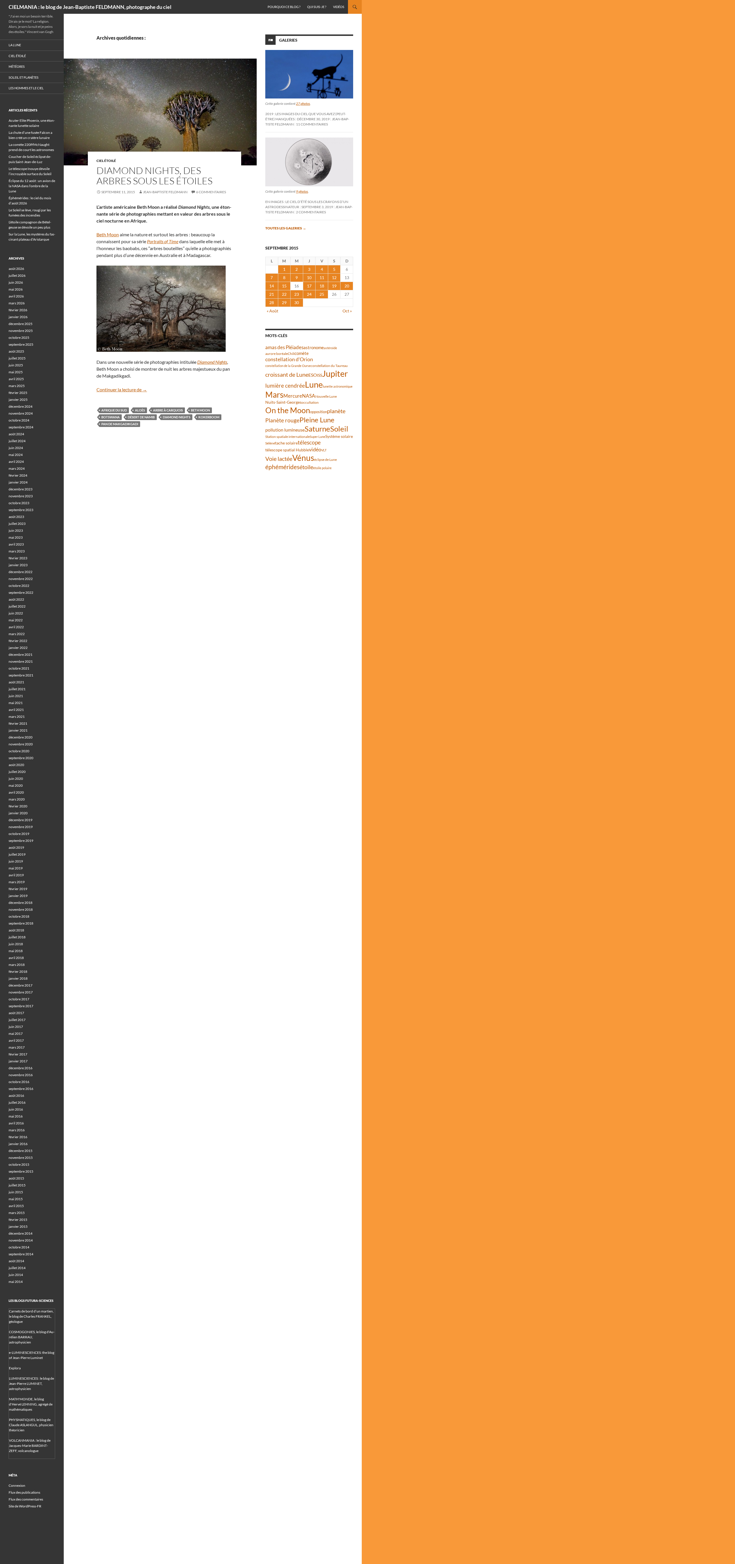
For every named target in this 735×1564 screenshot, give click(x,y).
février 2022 (18, 641)
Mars (274, 394)
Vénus (303, 458)
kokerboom (208, 417)
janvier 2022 (18, 647)
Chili (291, 353)
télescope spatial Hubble (287, 449)
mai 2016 (16, 1116)
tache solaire (286, 443)
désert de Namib (141, 417)
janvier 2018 (18, 978)
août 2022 (16, 599)
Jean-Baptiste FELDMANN (165, 192)
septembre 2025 (21, 344)
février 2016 (18, 1137)
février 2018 (18, 971)
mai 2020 (16, 785)
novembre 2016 (21, 1075)
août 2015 (16, 1178)
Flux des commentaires (26, 1499)
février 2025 (18, 392)
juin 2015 (16, 1192)
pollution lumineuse (285, 429)
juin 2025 (16, 365)
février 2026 (18, 310)
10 (309, 277)
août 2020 (16, 765)
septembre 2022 (21, 592)
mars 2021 (17, 716)
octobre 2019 (19, 834)
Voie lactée (278, 458)
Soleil (339, 428)
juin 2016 (16, 1109)
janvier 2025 (18, 399)
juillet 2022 (17, 606)
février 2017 (18, 1054)
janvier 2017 (18, 1061)
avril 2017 (16, 1040)
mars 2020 (17, 799)
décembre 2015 (20, 1151)
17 (309, 285)
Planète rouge (282, 420)
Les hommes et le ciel (26, 88)
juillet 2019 (17, 854)
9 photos (302, 191)
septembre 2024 (21, 427)
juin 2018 (16, 944)
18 (322, 285)
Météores (17, 66)
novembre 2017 (21, 992)
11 (322, 277)
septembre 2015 (21, 1171)
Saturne (317, 428)
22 (284, 294)
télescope (309, 442)
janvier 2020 (18, 813)
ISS (319, 375)
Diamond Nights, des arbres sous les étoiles (154, 176)
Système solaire (339, 436)
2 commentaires (311, 212)
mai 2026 (16, 289)
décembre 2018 (20, 902)
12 (334, 277)
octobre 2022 (19, 585)
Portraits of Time (162, 241)
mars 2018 (17, 964)
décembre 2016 (20, 1068)
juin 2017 (16, 1026)
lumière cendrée (285, 385)
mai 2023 (16, 537)
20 (347, 285)
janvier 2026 (18, 317)
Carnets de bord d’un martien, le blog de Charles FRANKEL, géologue (31, 1316)
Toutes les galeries (285, 228)
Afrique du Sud (114, 410)
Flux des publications (24, 1492)
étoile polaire (322, 468)
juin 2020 (16, 778)
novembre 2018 (21, 909)
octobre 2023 (19, 503)
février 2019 (18, 889)
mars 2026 (17, 303)
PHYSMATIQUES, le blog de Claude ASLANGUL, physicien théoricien (31, 1425)
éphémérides (282, 466)
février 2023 (18, 558)
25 (322, 294)
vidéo (315, 449)
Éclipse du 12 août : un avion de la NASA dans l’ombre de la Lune (32, 186)
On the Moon (287, 410)
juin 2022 (16, 613)
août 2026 (16, 268)
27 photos (303, 103)
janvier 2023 (18, 565)
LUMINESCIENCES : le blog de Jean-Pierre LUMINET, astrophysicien (31, 1383)
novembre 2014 (21, 1240)
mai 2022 (16, 620)
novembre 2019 (21, 827)
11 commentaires (312, 124)
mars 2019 (17, 882)
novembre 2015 (21, 1157)
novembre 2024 (21, 413)
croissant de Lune (286, 374)
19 (334, 285)
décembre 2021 (20, 654)
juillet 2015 (17, 1185)
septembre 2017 (21, 1006)
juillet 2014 (17, 1268)
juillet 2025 (17, 358)
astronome (313, 347)
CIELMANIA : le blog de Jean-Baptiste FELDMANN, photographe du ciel (90, 7)
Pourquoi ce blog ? (284, 7)
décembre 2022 (20, 572)
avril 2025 (16, 379)
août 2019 (16, 847)
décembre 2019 (20, 820)
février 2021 (18, 723)
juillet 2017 (17, 1020)
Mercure (292, 396)
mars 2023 (17, 551)
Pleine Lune (316, 419)
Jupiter (335, 373)
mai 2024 (16, 455)
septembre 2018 (21, 923)
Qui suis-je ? (316, 7)
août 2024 (16, 434)
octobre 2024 (19, 420)
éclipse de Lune (325, 459)
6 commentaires (211, 192)
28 (271, 302)
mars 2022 (17, 634)
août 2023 (16, 517)
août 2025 (16, 351)
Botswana (110, 417)
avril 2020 (16, 792)
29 (284, 302)
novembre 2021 (21, 661)
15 (284, 285)
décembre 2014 (20, 1233)
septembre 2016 (21, 1089)
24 (309, 294)
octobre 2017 (19, 999)
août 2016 (16, 1095)
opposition (318, 411)
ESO (312, 375)
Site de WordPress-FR (25, 1506)
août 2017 (16, 1013)
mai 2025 (16, 372)
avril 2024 (16, 461)
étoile (306, 466)
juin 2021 (16, 696)
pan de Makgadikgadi (119, 424)
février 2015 (18, 1219)
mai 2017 (16, 1033)
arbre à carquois (168, 410)
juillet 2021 (17, 689)
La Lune (15, 45)
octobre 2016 (19, 1082)
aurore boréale (276, 353)
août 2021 (16, 682)
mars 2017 (17, 1047)
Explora (15, 1368)
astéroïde (330, 348)
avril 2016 (16, 1123)
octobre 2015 (19, 1164)
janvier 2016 (18, 1144)
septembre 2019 (21, 840)
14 (271, 285)
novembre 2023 (21, 496)
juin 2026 (16, 282)
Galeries (288, 40)
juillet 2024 (17, 441)
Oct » (347, 310)
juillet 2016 (17, 1102)
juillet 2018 (17, 937)
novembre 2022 (21, 579)
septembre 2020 (21, 758)
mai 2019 (16, 868)
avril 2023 (16, 544)
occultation (310, 402)
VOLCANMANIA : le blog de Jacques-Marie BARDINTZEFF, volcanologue (30, 1445)
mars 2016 (17, 1130)
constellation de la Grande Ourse (288, 366)
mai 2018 (16, 951)
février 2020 (18, 806)
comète (302, 353)
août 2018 (16, 930)
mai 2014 (16, 1281)
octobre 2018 (19, 916)
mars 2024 (17, 468)
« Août (272, 310)
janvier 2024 (18, 482)
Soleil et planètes (23, 77)
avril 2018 (16, 958)
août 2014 (16, 1261)
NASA (308, 396)
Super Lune (317, 436)
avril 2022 (16, 627)
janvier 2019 (18, 896)
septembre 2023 (21, 510)
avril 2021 (16, 709)
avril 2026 (16, 296)
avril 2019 (16, 875)
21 (271, 294)
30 (296, 302)
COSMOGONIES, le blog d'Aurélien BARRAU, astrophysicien (32, 1337)
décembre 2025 (20, 324)
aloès (140, 410)
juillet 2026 (17, 275)
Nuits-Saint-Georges (283, 402)
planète (336, 410)
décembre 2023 (20, 489)
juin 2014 (16, 1275)
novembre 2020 (21, 744)
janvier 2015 (18, 1226)
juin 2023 (16, 530)
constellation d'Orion (289, 359)
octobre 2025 (19, 337)
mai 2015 (16, 1199)
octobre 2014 (19, 1247)
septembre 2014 (21, 1254)
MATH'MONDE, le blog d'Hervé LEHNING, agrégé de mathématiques (31, 1404)
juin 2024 (16, 448)
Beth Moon (107, 234)
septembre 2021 (21, 675)
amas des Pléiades (284, 347)
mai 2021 (16, 703)
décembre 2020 (20, 737)
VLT (323, 450)
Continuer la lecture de (121, 389)
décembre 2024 (20, 406)
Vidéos (338, 7)
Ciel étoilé (106, 160)
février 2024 (18, 475)
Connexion (17, 1485)
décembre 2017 (20, 985)
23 (296, 294)
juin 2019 (16, 861)
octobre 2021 (19, 668)
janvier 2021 (18, 730)
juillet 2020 (17, 772)
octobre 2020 (19, 751)
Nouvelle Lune (326, 396)
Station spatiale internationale (287, 436)
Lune (314, 384)
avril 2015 (16, 1206)
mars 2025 (17, 386)
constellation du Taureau (329, 366)
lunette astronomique (338, 386)
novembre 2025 (21, 330)
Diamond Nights (212, 362)
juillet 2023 (17, 523)
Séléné (270, 443)
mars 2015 (17, 1213)
